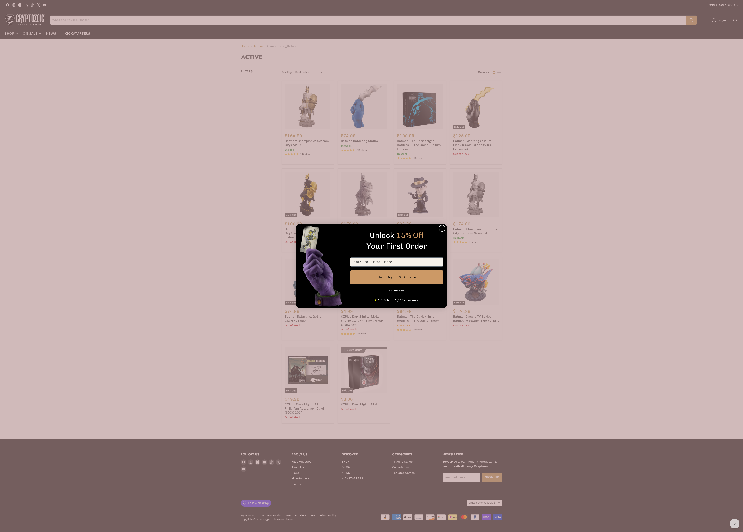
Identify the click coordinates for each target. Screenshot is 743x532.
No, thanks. (397, 290)
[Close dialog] (442, 228)
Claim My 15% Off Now (397, 277)
